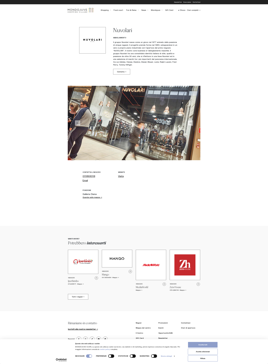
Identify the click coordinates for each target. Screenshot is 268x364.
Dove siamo (187, 2)
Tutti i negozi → (78, 297)
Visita (121, 176)
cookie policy (105, 349)
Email (85, 180)
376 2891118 (174, 290)
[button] (78, 123)
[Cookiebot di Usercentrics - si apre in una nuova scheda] (61, 359)
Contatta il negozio (92, 172)
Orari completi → (193, 10)
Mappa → (80, 284)
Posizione (87, 190)
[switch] (111, 356)
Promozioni (163, 323)
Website (121, 172)
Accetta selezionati (203, 352)
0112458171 (72, 284)
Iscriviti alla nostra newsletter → (83, 329)
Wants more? (73, 239)
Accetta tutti (202, 345)
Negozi (138, 323)
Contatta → (121, 72)
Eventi (161, 328)
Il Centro (139, 333)
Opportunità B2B (165, 333)
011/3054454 (106, 277)
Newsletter (178, 2)
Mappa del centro (143, 328)
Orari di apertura (188, 328)
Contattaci (196, 2)
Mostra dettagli (166, 356)
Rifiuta (202, 358)
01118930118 (89, 176)
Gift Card (140, 338)
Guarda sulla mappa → (92, 197)
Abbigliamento (119, 38)
